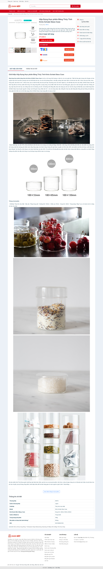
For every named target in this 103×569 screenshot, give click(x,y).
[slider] (11, 50)
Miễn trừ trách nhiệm (50, 543)
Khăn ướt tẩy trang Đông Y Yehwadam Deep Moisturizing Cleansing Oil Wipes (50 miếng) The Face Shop (39, 526)
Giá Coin (42, 564)
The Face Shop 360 (24, 564)
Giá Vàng (32, 564)
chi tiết (31, 68)
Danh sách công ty (49, 550)
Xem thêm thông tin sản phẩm (51, 491)
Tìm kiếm (76, 6)
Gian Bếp (57, 567)
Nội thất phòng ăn (58, 11)
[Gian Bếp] (15, 536)
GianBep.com (51, 567)
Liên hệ (26, 1)
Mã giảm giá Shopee (50, 558)
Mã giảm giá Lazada (50, 556)
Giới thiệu (21, 1)
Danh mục (15, 1)
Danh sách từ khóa (49, 552)
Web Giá (37, 564)
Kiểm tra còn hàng (46, 40)
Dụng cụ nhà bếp (32, 11)
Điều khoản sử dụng (49, 541)
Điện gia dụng (21, 11)
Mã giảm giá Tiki (49, 554)
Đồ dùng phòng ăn (45, 11)
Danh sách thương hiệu (50, 548)
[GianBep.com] (14, 6)
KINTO (47, 24)
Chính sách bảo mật (49, 539)
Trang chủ (10, 1)
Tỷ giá (17, 564)
